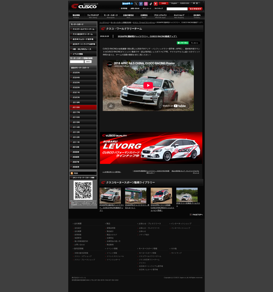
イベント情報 (112, 253)
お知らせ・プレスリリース (149, 228)
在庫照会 (110, 238)
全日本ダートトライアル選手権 (151, 266)
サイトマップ (176, 253)
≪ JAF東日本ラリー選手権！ (112, 172)
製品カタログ (112, 235)
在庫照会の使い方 (113, 241)
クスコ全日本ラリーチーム (149, 260)
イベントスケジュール (115, 256)
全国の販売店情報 (81, 253)
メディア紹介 (144, 235)
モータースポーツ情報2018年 (121, 22)
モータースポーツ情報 (147, 253)
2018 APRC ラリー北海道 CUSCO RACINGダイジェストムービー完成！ (162, 207)
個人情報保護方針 (81, 241)
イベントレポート (113, 260)
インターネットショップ (180, 228)
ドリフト (142, 263)
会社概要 (78, 231)
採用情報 (78, 235)
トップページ (104, 22)
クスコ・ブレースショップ (85, 260)
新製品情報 (111, 228)
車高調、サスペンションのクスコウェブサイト (87, 7)
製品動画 (110, 245)
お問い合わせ (80, 245)
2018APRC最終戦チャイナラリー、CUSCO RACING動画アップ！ (147, 36)
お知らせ (142, 231)
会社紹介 (78, 228)
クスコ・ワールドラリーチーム (144, 22)
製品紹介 (110, 231)
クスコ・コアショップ (83, 256)
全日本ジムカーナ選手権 (148, 270)
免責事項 (78, 238)
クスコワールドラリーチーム (150, 256)
